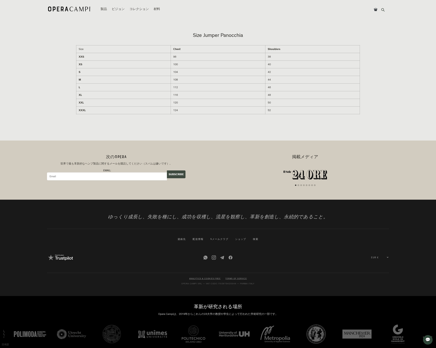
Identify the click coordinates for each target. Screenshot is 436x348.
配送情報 (198, 239)
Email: (107, 170)
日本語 (5, 344)
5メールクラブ (219, 239)
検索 (255, 239)
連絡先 (182, 239)
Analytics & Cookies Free (205, 278)
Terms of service (236, 278)
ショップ (240, 239)
